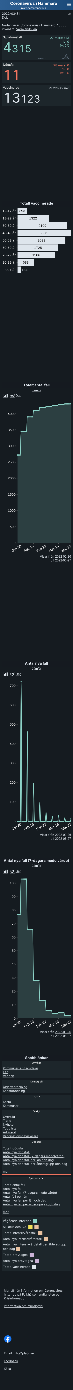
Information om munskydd (23, 1306)
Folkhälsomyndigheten (38, 1294)
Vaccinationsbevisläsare (20, 1136)
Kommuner (10, 1106)
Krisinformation (15, 1298)
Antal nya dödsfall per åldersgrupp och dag (35, 1164)
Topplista (10, 1128)
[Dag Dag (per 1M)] (25, 870)
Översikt (9, 1117)
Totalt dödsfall (13, 1148)
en (69, 13)
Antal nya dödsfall (16, 1152)
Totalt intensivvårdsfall (19, 1233)
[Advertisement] (42, 1385)
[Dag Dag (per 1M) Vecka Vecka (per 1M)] (26, 395)
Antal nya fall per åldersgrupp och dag (31, 1204)
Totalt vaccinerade (16, 1267)
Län (5, 1072)
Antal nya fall (12, 1189)
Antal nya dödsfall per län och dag (28, 1160)
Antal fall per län (15, 1196)
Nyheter (9, 1124)
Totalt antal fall (14, 1185)
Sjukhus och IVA (14, 1227)
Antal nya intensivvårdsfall (22, 1239)
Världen (8, 1076)
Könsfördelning (14, 1091)
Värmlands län (26, 29)
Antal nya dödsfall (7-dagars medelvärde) (33, 1156)
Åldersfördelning (15, 1087)
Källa (7, 1369)
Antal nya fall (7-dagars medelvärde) (30, 1193)
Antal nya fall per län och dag (24, 1200)
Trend (7, 1121)
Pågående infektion (17, 1221)
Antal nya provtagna (18, 1261)
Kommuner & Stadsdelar (20, 1068)
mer (6, 1171)
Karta (7, 1102)
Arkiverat (9, 1132)
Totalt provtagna (15, 1255)
